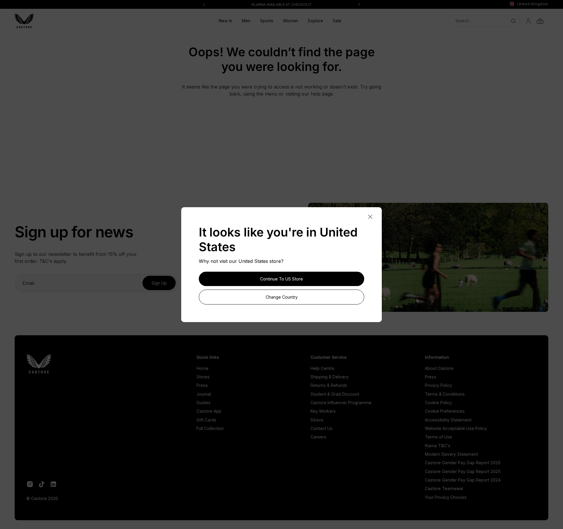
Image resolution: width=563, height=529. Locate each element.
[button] (246, 21)
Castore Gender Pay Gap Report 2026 (463, 462)
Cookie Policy (438, 402)
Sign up (159, 282)
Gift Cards (206, 419)
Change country (282, 297)
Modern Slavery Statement (451, 454)
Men (246, 20)
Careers (318, 436)
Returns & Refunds (329, 385)
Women (290, 20)
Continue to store (281, 278)
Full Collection (210, 428)
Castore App (208, 411)
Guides (203, 402)
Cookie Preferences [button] (445, 411)
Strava (317, 419)
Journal (203, 394)
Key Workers (323, 411)
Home (202, 368)
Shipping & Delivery (330, 376)
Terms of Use (438, 436)
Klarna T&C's (437, 445)
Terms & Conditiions (445, 394)
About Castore (439, 368)
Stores (203, 376)
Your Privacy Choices (446, 497)
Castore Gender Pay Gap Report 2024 (463, 479)
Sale (337, 20)
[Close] (370, 217)
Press (202, 385)
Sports (266, 20)
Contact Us (322, 428)
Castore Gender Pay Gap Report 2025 (463, 471)
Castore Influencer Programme (341, 402)
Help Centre (322, 368)
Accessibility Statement (448, 419)
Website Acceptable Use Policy (456, 428)
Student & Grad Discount (335, 394)
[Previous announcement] (204, 4)
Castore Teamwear (444, 488)
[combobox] (484, 20)
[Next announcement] (359, 4)
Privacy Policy (438, 385)
